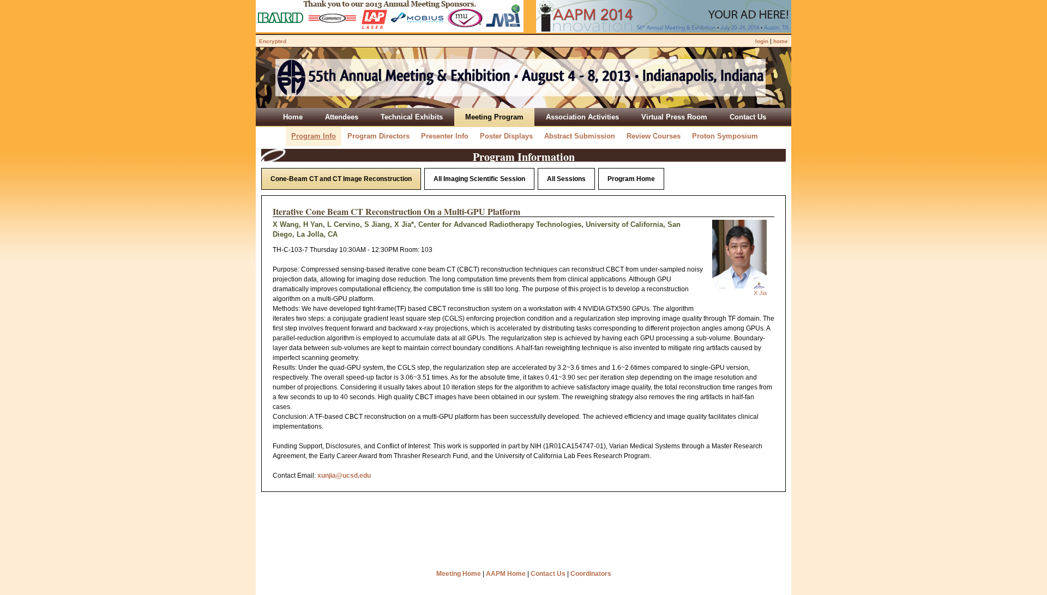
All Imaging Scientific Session (479, 179)
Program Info (313, 136)
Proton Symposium (725, 136)
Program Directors (378, 136)
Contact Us (548, 574)
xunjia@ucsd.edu (344, 475)
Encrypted (272, 41)
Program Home (631, 179)
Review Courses (654, 136)
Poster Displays (506, 136)
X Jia (760, 293)
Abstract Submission (579, 136)
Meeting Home (458, 574)
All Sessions (566, 179)
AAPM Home (506, 574)
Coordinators (590, 574)
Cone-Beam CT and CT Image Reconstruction (341, 179)
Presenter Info (444, 136)
